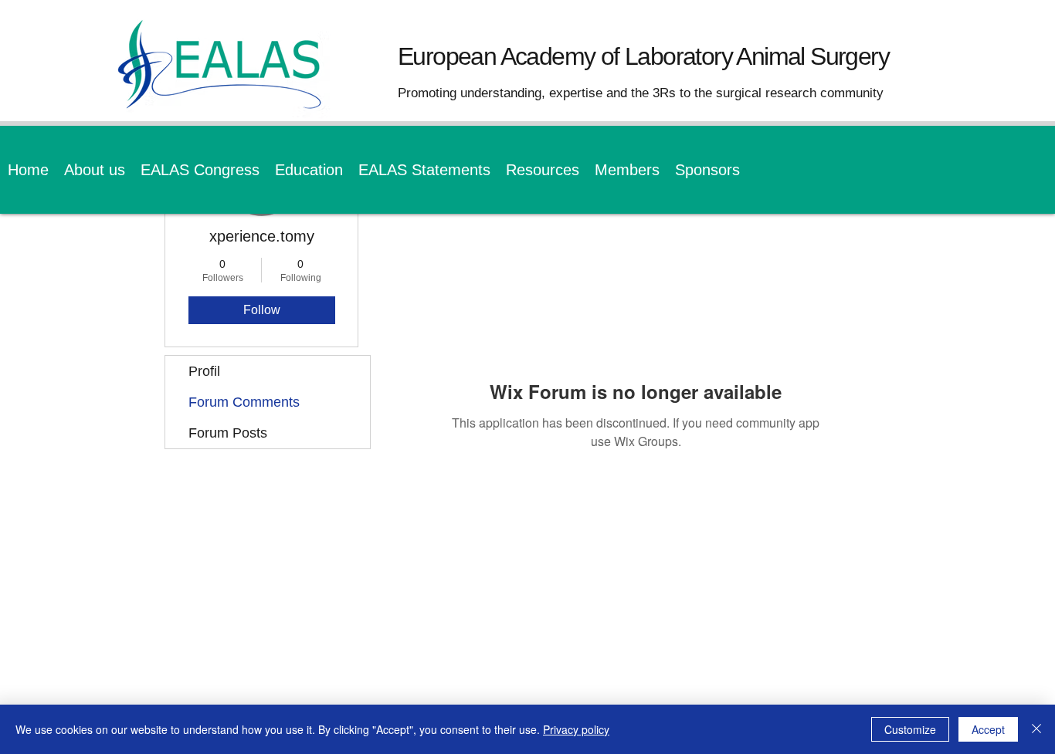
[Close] (1036, 729)
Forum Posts (227, 433)
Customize (910, 729)
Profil (204, 371)
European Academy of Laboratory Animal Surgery (643, 56)
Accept (988, 729)
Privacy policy (576, 729)
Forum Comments (244, 402)
